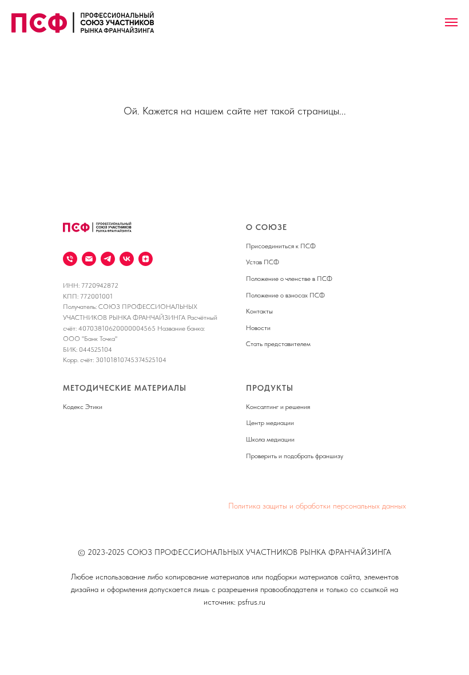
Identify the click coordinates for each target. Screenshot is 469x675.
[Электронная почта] (89, 259)
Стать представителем (278, 344)
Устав (254, 262)
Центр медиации (270, 423)
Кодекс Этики (82, 407)
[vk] (127, 259)
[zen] (145, 259)
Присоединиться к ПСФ (281, 246)
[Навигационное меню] (451, 22)
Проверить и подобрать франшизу (294, 456)
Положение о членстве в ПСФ (289, 279)
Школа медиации (270, 439)
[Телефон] (70, 259)
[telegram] (108, 259)
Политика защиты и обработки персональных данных (317, 505)
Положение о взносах (277, 295)
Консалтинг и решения (278, 407)
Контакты (259, 311)
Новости (258, 328)
